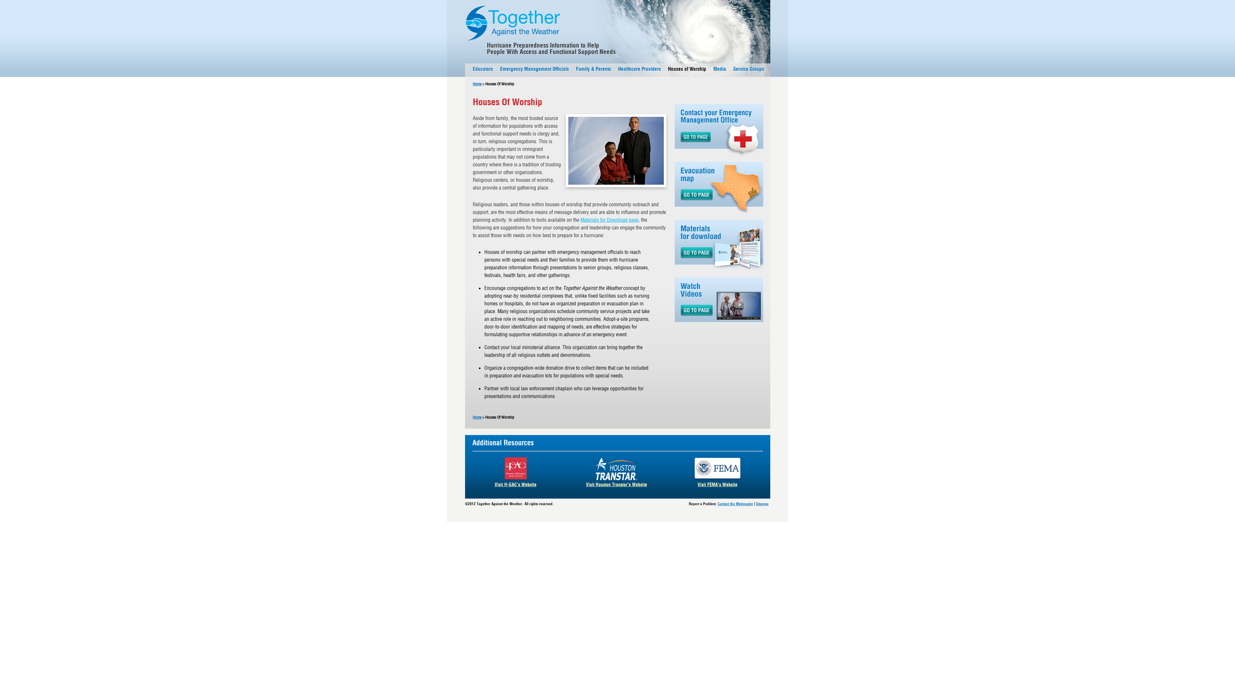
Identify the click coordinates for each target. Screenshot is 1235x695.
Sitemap (762, 504)
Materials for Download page (609, 220)
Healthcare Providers (639, 69)
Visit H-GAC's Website (515, 485)
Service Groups (748, 69)
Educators (483, 69)
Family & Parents (593, 69)
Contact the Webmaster (735, 504)
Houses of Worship (687, 69)
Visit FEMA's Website (717, 485)
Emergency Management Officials (534, 69)
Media (719, 69)
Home (477, 83)
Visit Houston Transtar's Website (616, 485)
